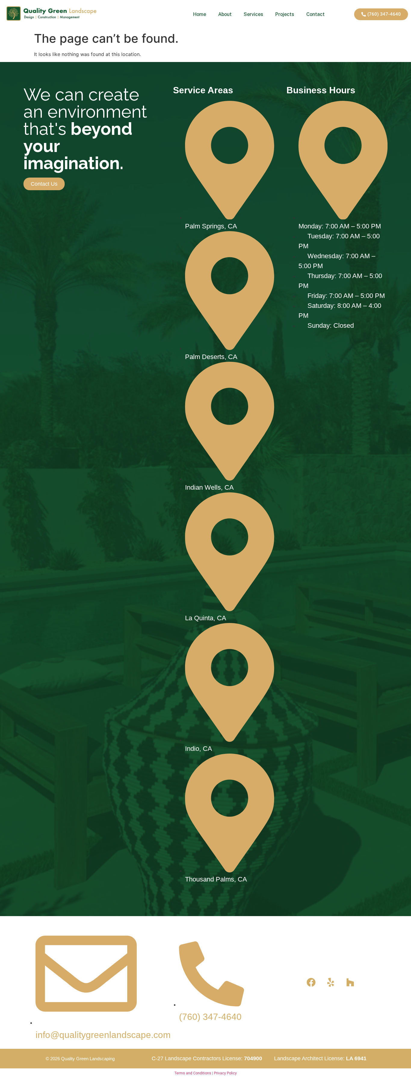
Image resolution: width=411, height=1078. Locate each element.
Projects (284, 14)
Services (253, 14)
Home (199, 14)
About (225, 14)
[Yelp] (331, 982)
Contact (315, 14)
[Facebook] (311, 982)
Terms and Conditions (193, 1073)
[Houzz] (350, 982)
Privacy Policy (225, 1073)
